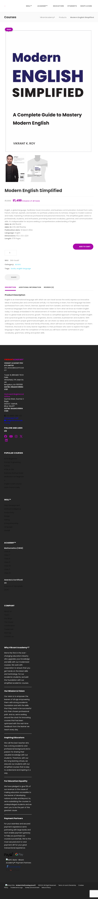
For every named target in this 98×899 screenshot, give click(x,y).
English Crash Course (13, 484)
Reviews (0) (49, 287)
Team (6, 615)
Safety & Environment (32, 887)
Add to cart (84, 246)
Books (18, 264)
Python (7, 466)
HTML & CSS (9, 469)
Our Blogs (8, 618)
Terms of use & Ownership (67, 885)
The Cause (8, 622)
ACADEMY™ (42, 6)
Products (62, 17)
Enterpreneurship (11, 523)
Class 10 (7, 566)
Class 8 (7, 558)
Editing (7, 520)
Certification (9, 625)
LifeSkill (7, 530)
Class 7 (7, 555)
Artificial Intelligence (12, 509)
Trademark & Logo (16, 887)
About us (8, 611)
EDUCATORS (58, 6)
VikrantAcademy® (47, 17)
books (13, 268)
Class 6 (7, 551)
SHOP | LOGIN (86, 6)
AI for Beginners (10, 458)
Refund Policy (46, 887)
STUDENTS (72, 6)
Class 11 (7, 569)
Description (10, 287)
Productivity (9, 512)
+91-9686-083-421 (13, 416)
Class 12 (7, 573)
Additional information (30, 287)
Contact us (9, 636)
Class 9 (7, 562)
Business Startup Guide (13, 473)
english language (24, 268)
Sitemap (7, 633)
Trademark (8, 629)
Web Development (12, 505)
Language (8, 527)
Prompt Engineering (12, 462)
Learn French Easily (12, 487)
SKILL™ (29, 6)
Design (7, 516)
